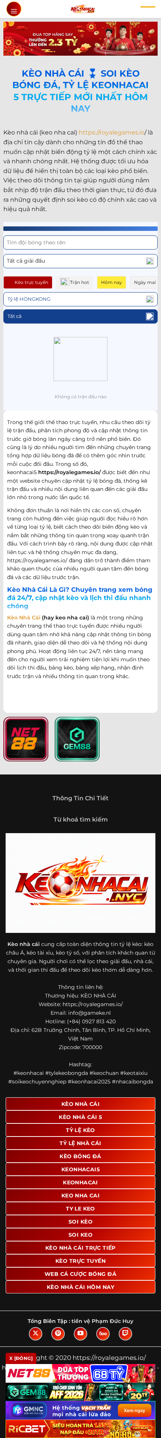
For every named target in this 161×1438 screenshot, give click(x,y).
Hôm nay (111, 282)
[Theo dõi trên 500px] (103, 1333)
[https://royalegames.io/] (82, 9)
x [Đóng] (21, 1358)
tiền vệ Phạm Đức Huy (102, 1321)
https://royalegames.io (112, 132)
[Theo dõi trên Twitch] (125, 1333)
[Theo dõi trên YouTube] (80, 1333)
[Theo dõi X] (35, 1333)
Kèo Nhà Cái (23, 617)
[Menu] (13, 8)
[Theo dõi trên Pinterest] (58, 1333)
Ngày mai (145, 282)
